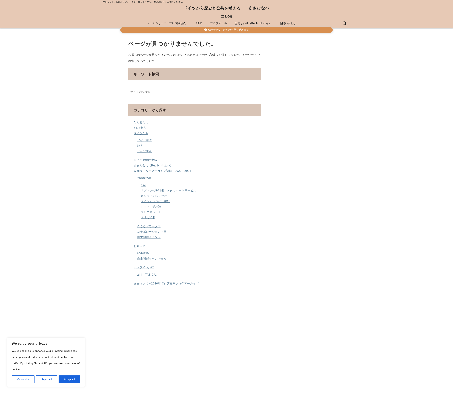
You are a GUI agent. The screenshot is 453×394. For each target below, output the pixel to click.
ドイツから (141, 133)
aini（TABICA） (148, 274)
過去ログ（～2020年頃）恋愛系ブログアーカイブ (166, 283)
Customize (23, 379)
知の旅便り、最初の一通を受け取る (228, 29)
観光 (140, 145)
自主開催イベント (148, 237)
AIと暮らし (141, 122)
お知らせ (139, 246)
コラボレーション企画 (151, 231)
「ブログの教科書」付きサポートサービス (168, 190)
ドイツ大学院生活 (145, 160)
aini (143, 185)
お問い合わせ (288, 23)
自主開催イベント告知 (151, 258)
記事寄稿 (143, 253)
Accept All (69, 379)
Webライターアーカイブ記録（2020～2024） (164, 170)
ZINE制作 (140, 127)
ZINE (199, 23)
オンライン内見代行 (154, 195)
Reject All (46, 379)
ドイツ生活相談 (151, 206)
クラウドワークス (148, 226)
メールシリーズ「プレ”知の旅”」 (167, 23)
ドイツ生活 (144, 151)
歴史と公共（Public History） (253, 23)
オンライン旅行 (144, 267)
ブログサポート (151, 212)
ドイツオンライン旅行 (155, 201)
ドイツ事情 (144, 140)
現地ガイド (148, 217)
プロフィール (218, 23)
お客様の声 (144, 178)
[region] (46, 362)
